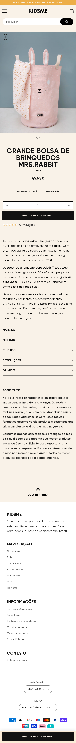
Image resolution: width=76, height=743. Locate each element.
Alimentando (15, 569)
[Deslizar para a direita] (46, 138)
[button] (4, 11)
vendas (11, 581)
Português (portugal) (36, 707)
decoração (14, 563)
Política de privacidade (21, 621)
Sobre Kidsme (15, 639)
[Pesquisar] (66, 21)
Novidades (13, 551)
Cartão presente (17, 627)
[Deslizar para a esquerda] (30, 138)
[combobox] (38, 21)
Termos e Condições (19, 609)
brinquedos (14, 575)
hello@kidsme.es (17, 660)
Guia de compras (17, 633)
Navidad (12, 588)
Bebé (10, 557)
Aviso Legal (14, 615)
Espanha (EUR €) (36, 689)
